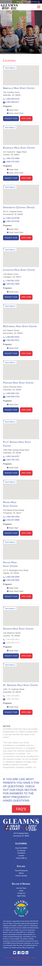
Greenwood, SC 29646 (21, 836)
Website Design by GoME (21, 960)
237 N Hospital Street (21, 833)
